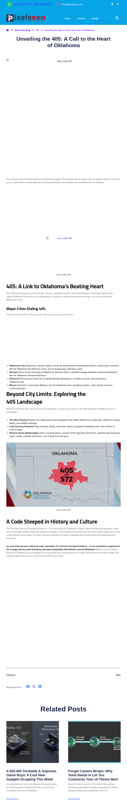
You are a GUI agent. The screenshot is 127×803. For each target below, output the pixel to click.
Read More (12, 799)
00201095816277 (41, 4)
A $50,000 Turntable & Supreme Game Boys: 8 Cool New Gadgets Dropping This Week (31, 775)
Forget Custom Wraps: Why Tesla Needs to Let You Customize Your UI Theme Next (93, 775)
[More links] (106, 18)
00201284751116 (22, 4)
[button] (112, 4)
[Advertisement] (63, 156)
